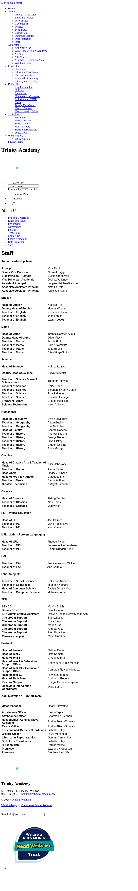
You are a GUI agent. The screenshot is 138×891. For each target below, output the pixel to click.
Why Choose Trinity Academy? (31, 50)
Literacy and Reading (26, 81)
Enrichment (21, 93)
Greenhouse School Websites (36, 805)
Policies (19, 26)
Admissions (14, 44)
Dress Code (21, 132)
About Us (13, 11)
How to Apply (22, 126)
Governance (21, 23)
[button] (10, 182)
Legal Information (21, 799)
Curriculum (14, 66)
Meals (18, 102)
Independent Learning (26, 78)
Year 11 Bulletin (23, 108)
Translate (33, 189)
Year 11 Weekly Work (26, 111)
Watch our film (23, 63)
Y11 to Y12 (21, 56)
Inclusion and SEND (26, 99)
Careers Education (24, 75)
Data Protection (23, 38)
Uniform (19, 90)
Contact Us (21, 32)
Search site (7, 814)
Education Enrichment (27, 72)
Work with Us (15, 135)
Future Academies (24, 35)
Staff (17, 41)
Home (11, 8)
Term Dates (21, 29)
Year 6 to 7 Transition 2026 (29, 60)
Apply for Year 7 (24, 47)
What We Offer (23, 120)
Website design (9, 805)
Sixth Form (14, 114)
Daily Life (13, 84)
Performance (21, 20)
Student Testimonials (26, 129)
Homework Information (27, 96)
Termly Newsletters (25, 105)
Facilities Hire (15, 141)
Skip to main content (12, 2)
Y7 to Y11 (20, 53)
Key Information (23, 87)
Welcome (20, 117)
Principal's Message (25, 14)
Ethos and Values (24, 17)
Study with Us (22, 123)
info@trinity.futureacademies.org (38, 793)
